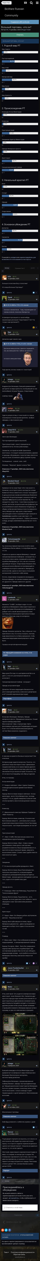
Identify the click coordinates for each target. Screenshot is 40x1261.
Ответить (20, 35)
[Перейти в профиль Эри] (4, 333)
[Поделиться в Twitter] (6, 1230)
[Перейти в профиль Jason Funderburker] (4, 969)
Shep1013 (12, 430)
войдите (14, 257)
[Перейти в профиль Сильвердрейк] (4, 540)
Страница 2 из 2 (20, 268)
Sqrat (10, 297)
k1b (7, 30)
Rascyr (10, 1132)
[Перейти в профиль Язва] (4, 711)
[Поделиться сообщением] (36, 279)
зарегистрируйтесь (26, 257)
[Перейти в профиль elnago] (4, 380)
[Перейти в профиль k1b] (4, 277)
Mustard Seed (13, 481)
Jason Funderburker (16, 968)
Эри (9, 332)
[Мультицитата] (3, 292)
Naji (9, 666)
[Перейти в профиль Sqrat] (4, 298)
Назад (7, 268)
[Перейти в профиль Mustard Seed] (4, 482)
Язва (10, 710)
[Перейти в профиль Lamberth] (4, 598)
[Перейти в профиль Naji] (4, 667)
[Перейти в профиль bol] (4, 1106)
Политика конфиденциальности (22, 1252)
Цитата (9, 292)
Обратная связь (19, 1254)
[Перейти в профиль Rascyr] (4, 1133)
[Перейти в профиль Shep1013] (4, 431)
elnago (10, 379)
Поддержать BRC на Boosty (20, 22)
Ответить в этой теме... (14, 1208)
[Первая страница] (2, 271)
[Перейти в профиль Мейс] (4, 988)
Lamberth (11, 598)
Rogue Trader (26, 30)
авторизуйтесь (14, 1198)
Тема (6, 1252)
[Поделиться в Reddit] (2, 1230)
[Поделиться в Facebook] (9, 1230)
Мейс (10, 987)
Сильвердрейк (14, 539)
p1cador (23, 344)
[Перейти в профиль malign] (4, 409)
